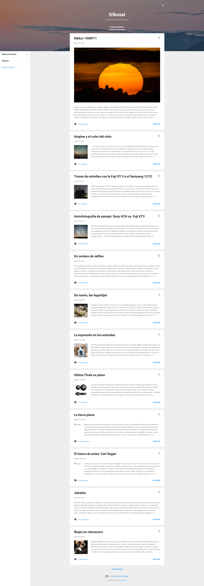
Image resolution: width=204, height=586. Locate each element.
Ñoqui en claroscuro (88, 532)
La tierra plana (84, 415)
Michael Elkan (122, 580)
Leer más (156, 124)
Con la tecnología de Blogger (118, 576)
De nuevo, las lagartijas (90, 295)
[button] (159, 38)
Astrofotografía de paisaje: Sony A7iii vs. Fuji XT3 (109, 216)
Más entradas (117, 569)
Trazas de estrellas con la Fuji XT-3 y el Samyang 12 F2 (113, 176)
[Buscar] (163, 6)
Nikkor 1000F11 (85, 38)
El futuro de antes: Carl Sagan (95, 454)
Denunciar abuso (8, 67)
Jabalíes (80, 493)
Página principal (117, 27)
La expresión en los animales (94, 335)
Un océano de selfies (89, 256)
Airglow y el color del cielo (92, 136)
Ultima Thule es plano (89, 375)
